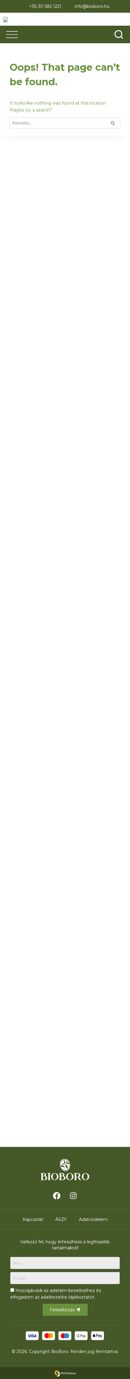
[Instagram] (73, 1195)
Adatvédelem (93, 1219)
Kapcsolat (33, 1219)
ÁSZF (61, 1219)
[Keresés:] (65, 123)
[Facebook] (56, 1195)
